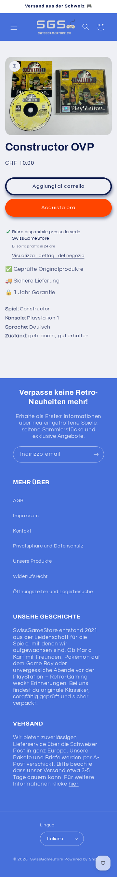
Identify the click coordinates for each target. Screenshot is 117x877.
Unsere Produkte (32, 561)
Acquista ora (58, 207)
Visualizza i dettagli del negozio (48, 255)
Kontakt (22, 531)
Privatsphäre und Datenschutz (48, 546)
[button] (13, 26)
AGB (18, 500)
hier (74, 784)
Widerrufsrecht (30, 576)
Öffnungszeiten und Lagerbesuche (53, 591)
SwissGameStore (46, 859)
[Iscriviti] (96, 454)
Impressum (26, 515)
